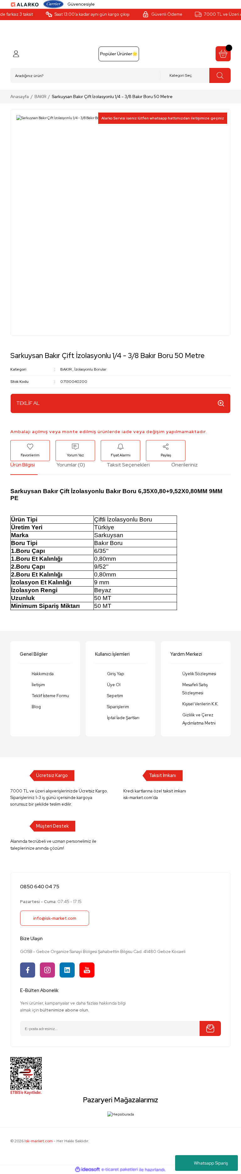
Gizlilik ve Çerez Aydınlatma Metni (199, 719)
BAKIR (66, 369)
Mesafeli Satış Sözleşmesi (195, 689)
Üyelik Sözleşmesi (199, 673)
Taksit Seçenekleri (128, 464)
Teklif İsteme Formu (50, 695)
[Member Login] (16, 53)
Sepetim (115, 695)
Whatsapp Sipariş (211, 1163)
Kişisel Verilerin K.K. (200, 704)
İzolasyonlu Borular (90, 369)
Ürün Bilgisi (22, 464)
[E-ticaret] (119, 1169)
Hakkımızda (43, 673)
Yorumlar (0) (70, 464)
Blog (36, 706)
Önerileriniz (184, 464)
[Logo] (24, 4)
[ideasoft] (87, 1169)
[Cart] (223, 53)
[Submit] (210, 1028)
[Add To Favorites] (30, 450)
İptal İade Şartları (123, 717)
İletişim (38, 684)
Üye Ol (113, 684)
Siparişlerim (118, 706)
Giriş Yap (115, 673)
